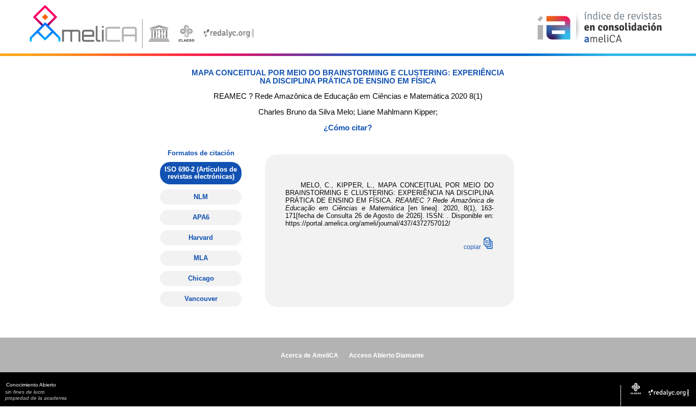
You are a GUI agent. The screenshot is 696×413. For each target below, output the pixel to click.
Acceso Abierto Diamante (386, 355)
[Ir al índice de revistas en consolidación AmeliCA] (599, 43)
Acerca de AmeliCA (309, 355)
